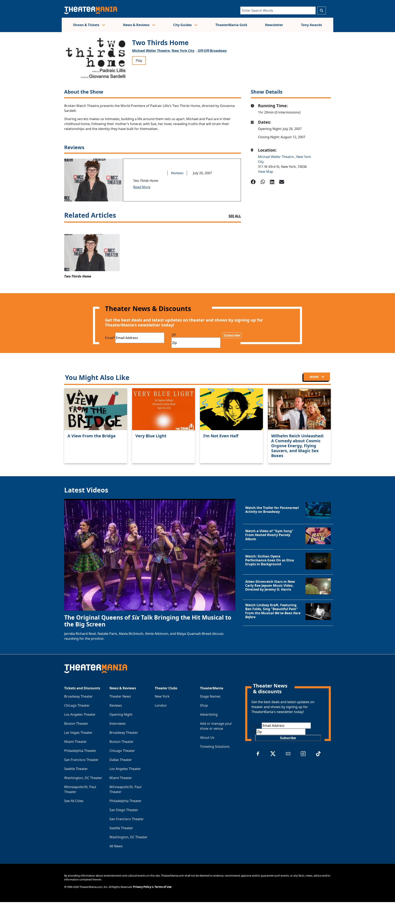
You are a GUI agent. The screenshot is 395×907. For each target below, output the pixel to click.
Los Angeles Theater (80, 714)
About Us (207, 737)
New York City (183, 50)
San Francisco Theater (81, 759)
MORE (314, 377)
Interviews (117, 723)
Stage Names (210, 696)
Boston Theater (76, 723)
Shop (204, 705)
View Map (265, 171)
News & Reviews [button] (136, 25)
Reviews (177, 173)
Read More (141, 187)
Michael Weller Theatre (276, 156)
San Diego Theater (123, 810)
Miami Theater (75, 741)
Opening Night (120, 714)
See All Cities (74, 801)
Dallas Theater (120, 759)
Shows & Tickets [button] (86, 25)
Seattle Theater (76, 768)
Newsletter (274, 25)
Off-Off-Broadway (212, 50)
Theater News (120, 696)
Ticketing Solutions (215, 746)
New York (162, 696)
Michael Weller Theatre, (151, 50)
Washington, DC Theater (83, 778)
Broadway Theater (78, 696)
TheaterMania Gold (231, 25)
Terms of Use (163, 887)
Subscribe (232, 335)
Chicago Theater (77, 705)
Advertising (209, 714)
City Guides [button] (183, 25)
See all (235, 216)
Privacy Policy (142, 887)
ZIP (173, 335)
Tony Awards (311, 25)
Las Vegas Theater (78, 732)
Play (139, 60)
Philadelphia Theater (80, 750)
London (161, 705)
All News (116, 846)
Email (110, 338)
